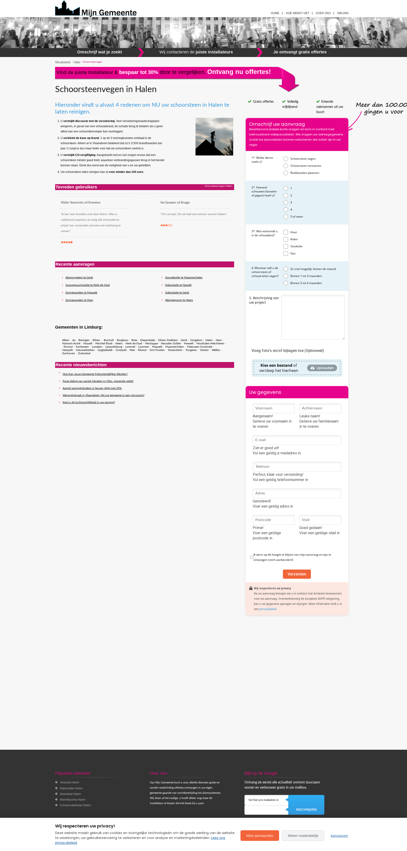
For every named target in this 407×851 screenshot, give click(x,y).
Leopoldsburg (113, 346)
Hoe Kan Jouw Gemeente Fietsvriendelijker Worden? (95, 374)
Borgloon (122, 340)
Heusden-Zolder (171, 343)
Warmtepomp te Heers (179, 300)
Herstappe (151, 343)
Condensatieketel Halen (75, 805)
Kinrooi (68, 346)
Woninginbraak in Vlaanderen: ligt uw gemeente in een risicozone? (103, 395)
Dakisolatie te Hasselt (178, 285)
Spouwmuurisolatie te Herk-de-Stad (87, 285)
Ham (219, 340)
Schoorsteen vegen (303, 159)
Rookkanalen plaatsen (304, 173)
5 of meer (296, 217)
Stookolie (296, 246)
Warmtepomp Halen (72, 799)
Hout (293, 232)
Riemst (142, 350)
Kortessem (82, 346)
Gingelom (196, 340)
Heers (118, 343)
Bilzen (97, 340)
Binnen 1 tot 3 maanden (306, 276)
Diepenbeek (147, 340)
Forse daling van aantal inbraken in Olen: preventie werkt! (98, 381)
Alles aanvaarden (259, 835)
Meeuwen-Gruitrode (199, 346)
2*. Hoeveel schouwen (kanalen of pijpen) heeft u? (264, 191)
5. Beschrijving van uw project (264, 300)
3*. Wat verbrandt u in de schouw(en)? (264, 233)
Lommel (130, 346)
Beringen (84, 340)
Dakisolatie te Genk (177, 292)
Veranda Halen (69, 782)
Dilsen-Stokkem (168, 340)
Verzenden (297, 574)
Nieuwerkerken (85, 350)
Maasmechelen (174, 346)
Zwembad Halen (70, 794)
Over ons (323, 13)
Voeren (204, 350)
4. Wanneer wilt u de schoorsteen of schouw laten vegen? (265, 272)
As (73, 340)
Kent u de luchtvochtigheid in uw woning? (89, 402)
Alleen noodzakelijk (303, 835)
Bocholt (109, 340)
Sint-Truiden (157, 350)
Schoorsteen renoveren (305, 166)
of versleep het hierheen (278, 368)
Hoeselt (188, 343)
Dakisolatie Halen (71, 788)
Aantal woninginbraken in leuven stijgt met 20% (92, 388)
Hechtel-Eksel (103, 343)
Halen (209, 340)
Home (275, 13)
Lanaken (97, 346)
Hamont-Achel (71, 343)
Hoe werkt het (297, 13)
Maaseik (157, 346)
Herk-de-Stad (134, 343)
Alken (65, 340)
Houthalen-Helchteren (210, 343)
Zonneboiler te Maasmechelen (184, 277)
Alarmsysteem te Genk (79, 277)
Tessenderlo (175, 350)
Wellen (216, 350)
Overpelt (121, 350)
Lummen (143, 346)
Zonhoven (68, 353)
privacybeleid (268, 609)
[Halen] (107, 8)
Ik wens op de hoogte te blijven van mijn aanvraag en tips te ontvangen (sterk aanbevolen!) (292, 557)
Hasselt (87, 343)
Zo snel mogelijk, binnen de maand (313, 269)
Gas (293, 253)
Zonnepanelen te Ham (79, 300)
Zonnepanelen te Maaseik (81, 292)
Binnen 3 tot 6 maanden (306, 283)
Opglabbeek (105, 350)
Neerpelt (67, 350)
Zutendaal (84, 353)
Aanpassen (339, 835)
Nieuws (343, 13)
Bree (134, 340)
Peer (132, 350)
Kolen (294, 239)
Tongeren (191, 350)
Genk (184, 340)
